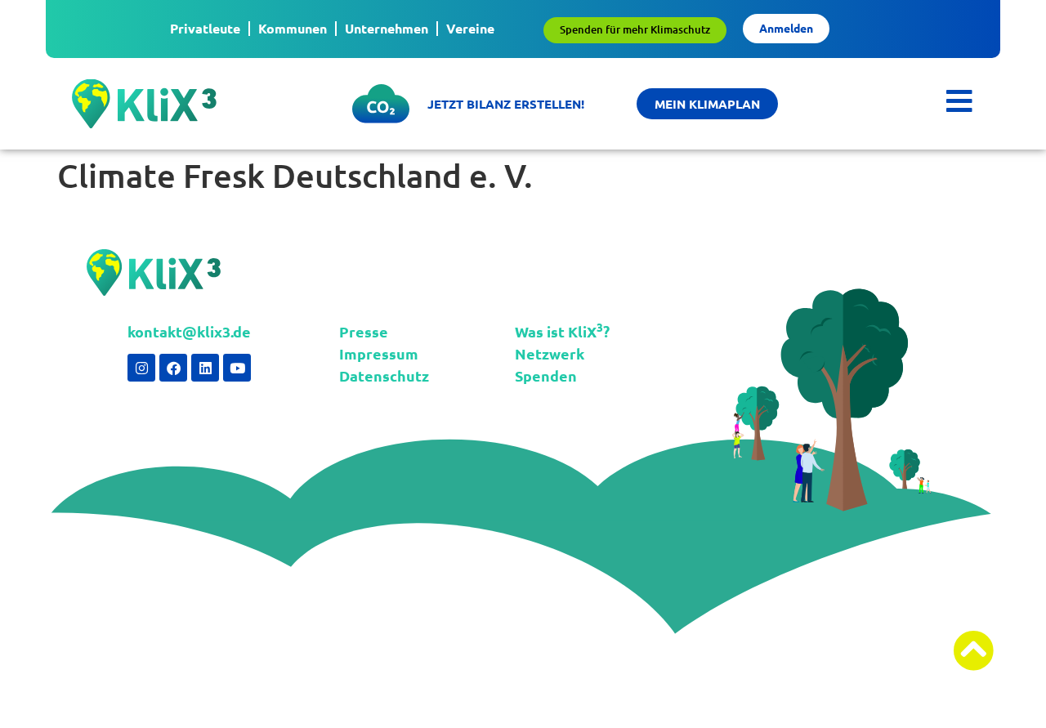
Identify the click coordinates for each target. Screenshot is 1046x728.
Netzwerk (549, 353)
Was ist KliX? (562, 331)
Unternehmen (386, 28)
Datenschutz (384, 375)
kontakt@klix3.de (189, 331)
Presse (363, 331)
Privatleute (205, 28)
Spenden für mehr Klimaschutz (635, 29)
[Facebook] (173, 368)
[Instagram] (141, 368)
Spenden (546, 375)
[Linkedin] (205, 368)
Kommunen (292, 28)
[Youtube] (237, 368)
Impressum (378, 353)
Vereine (470, 28)
